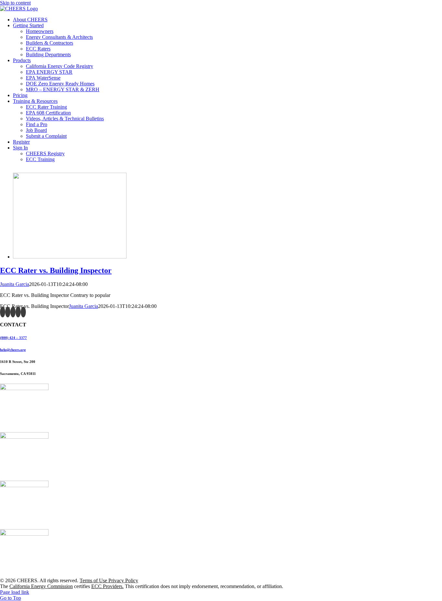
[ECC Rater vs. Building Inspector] (70, 256)
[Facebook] (2, 312)
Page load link (14, 592)
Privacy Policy (123, 580)
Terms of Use (94, 580)
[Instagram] (18, 312)
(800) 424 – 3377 (13, 338)
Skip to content (15, 2)
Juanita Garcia (14, 284)
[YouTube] (13, 312)
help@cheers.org (13, 350)
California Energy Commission (41, 586)
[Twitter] (7, 312)
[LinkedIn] (23, 312)
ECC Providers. (107, 586)
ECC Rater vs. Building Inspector (56, 270)
